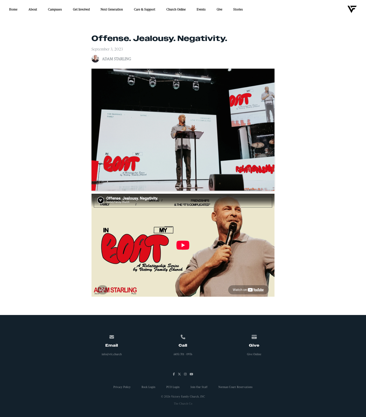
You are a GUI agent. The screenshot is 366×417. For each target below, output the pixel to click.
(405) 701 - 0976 (183, 354)
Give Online (254, 354)
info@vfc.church (112, 354)
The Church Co (183, 403)
